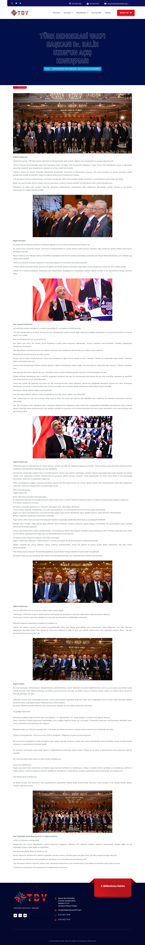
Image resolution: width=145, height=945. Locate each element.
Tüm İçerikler (96, 13)
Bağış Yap (124, 13)
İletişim (108, 13)
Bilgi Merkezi (81, 13)
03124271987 (77, 4)
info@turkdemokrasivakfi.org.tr (117, 4)
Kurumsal (67, 13)
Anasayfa (56, 13)
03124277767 (94, 4)
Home (47, 69)
